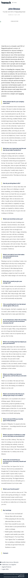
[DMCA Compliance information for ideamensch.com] (21, 576)
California (5, 564)
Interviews (9, 562)
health (4, 562)
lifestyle (16, 562)
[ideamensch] (6, 2)
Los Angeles (12, 564)
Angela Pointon (6, 567)
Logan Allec (5, 569)
